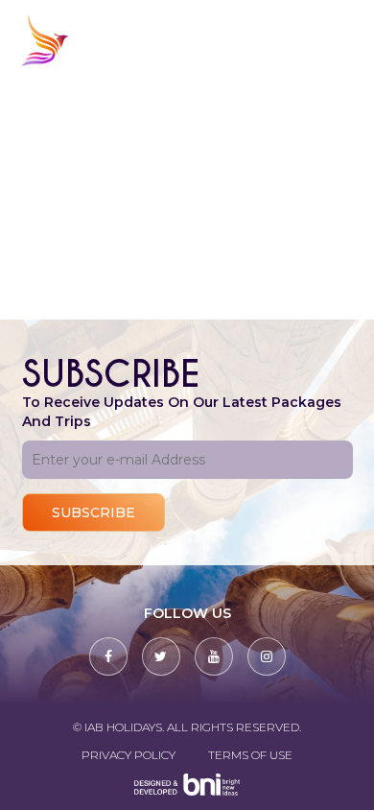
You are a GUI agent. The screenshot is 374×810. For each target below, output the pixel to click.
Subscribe (93, 512)
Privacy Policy (128, 755)
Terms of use (250, 755)
